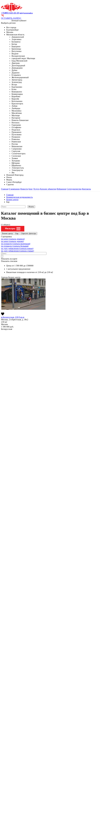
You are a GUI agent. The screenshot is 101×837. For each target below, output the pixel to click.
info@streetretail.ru (26, 13)
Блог (31, 189)
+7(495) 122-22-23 (10, 13)
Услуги (36, 189)
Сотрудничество (74, 189)
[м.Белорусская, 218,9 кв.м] (23, 294)
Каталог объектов (48, 189)
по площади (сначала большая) (15, 246)
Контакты (86, 189)
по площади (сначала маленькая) (15, 244)
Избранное (61, 189)
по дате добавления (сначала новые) (17, 248)
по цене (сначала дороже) (12, 241)
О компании (14, 189)
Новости (24, 189)
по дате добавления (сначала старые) (17, 251)
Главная (4, 189)
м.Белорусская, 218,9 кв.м (12, 317)
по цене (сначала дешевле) (13, 239)
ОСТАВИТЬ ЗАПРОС (11, 18)
